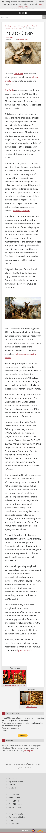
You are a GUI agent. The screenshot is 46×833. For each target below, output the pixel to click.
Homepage (13, 778)
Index (11, 820)
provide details (25, 650)
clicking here (29, 750)
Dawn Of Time (14, 798)
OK (26, 7)
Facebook (12, 788)
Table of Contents (16, 814)
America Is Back (23, 39)
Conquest (18, 73)
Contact (12, 784)
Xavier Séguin (9, 37)
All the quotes (14, 823)
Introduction (14, 794)
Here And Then (15, 807)
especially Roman (21, 210)
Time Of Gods (14, 801)
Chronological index (17, 817)
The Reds (9, 90)
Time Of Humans (15, 804)
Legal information (16, 781)
